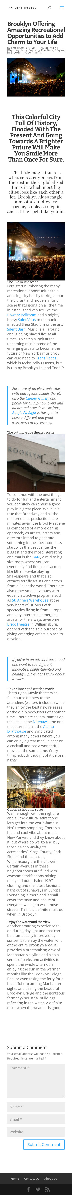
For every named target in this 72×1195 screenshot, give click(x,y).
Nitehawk (40, 721)
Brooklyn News (17, 50)
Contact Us (31, 1178)
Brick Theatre (18, 624)
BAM (35, 556)
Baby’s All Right (24, 412)
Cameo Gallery (37, 398)
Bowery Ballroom (21, 314)
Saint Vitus (26, 319)
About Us (50, 1178)
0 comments (33, 52)
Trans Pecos (45, 358)
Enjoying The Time (41, 50)
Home (15, 1178)
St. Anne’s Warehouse (29, 600)
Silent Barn (16, 329)
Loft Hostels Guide (23, 48)
